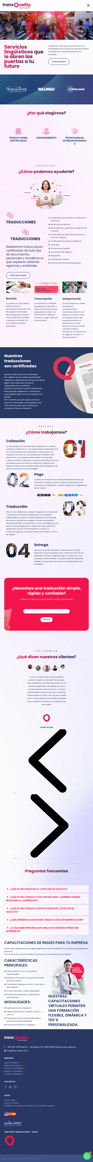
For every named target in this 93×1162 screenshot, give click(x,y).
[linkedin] (10, 1087)
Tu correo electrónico (32, 607)
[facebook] (5, 1087)
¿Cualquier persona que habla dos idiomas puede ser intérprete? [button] (42, 929)
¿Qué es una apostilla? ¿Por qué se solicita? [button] (38, 889)
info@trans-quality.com (17, 1051)
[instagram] (15, 1087)
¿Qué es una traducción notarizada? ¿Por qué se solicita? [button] (40, 910)
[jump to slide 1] (44, 37)
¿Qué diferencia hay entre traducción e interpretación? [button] (46, 919)
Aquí (24, 394)
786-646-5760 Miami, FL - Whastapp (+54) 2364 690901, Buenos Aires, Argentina (41, 1047)
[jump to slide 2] (46, 37)
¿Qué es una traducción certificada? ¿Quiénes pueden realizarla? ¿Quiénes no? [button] (43, 898)
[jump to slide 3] (49, 37)
